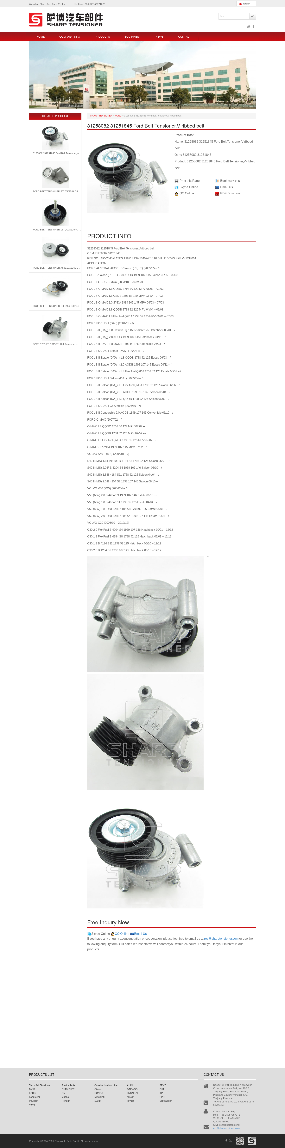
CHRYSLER (68, 1089)
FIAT (162, 1089)
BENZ (163, 1085)
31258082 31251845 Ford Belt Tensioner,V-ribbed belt (57, 153)
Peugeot (33, 1101)
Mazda (65, 1097)
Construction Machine (105, 1085)
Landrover (34, 1097)
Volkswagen (166, 1101)
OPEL (163, 1097)
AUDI (130, 1085)
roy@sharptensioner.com (221, 938)
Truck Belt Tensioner (40, 1085)
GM (63, 1093)
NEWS (159, 36)
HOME (40, 36)
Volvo (32, 1104)
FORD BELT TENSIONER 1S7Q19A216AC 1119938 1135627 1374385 (57, 229)
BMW (32, 1089)
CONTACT (184, 36)
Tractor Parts (68, 1085)
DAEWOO (132, 1089)
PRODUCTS (102, 36)
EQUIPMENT (133, 36)
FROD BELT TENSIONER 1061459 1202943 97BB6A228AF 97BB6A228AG (57, 306)
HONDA (98, 1093)
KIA (161, 1093)
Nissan (130, 1097)
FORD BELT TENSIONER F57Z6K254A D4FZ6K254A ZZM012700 (57, 191)
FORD (32, 1093)
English (246, 4)
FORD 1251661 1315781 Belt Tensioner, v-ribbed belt (57, 344)
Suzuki (98, 1101)
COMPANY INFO (69, 36)
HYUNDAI (132, 1093)
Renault (66, 1101)
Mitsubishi (99, 1097)
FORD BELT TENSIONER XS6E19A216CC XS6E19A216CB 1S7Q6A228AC (57, 268)
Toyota (130, 1101)
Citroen (98, 1089)
